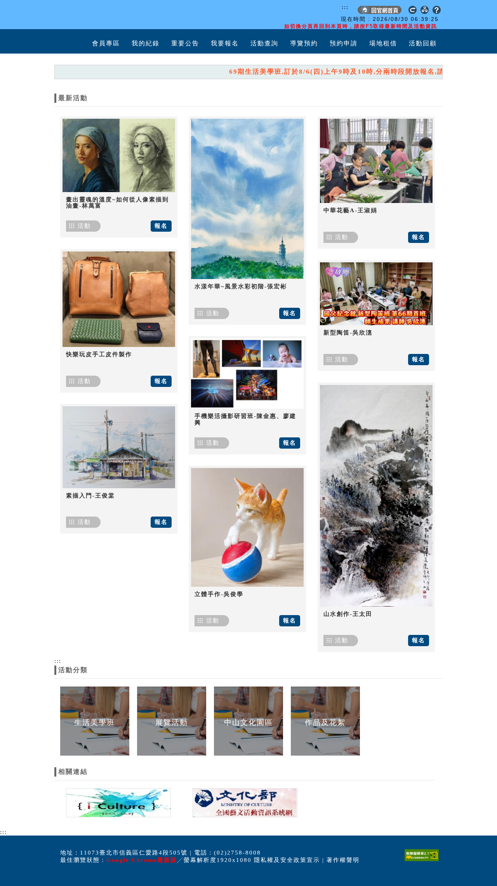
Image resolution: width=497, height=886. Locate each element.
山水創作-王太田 (347, 614)
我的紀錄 (146, 43)
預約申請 (344, 43)
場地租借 (383, 43)
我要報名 (225, 43)
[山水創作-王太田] (376, 496)
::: (345, 7)
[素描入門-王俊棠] (118, 447)
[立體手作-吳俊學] (247, 527)
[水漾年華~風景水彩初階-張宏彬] (247, 198)
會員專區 (106, 43)
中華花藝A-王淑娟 (350, 210)
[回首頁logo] (99, 14)
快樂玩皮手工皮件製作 (99, 354)
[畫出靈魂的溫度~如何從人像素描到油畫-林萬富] (118, 155)
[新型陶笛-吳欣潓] (376, 294)
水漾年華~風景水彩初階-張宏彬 (241, 286)
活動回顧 (423, 43)
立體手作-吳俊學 (219, 594)
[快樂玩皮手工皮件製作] (118, 299)
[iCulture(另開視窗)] (117, 802)
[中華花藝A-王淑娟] (376, 160)
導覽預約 (304, 43)
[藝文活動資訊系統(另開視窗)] (243, 802)
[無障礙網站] (424, 861)
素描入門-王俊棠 (90, 495)
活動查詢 (264, 43)
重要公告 (185, 43)
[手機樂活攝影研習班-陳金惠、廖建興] (247, 373)
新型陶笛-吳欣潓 (347, 332)
